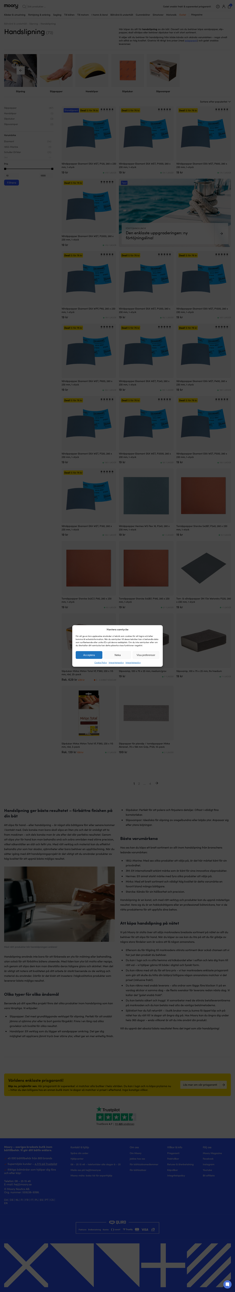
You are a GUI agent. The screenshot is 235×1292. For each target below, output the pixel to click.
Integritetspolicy (116, 662)
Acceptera (89, 655)
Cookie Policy (100, 662)
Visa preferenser (146, 655)
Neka (118, 655)
